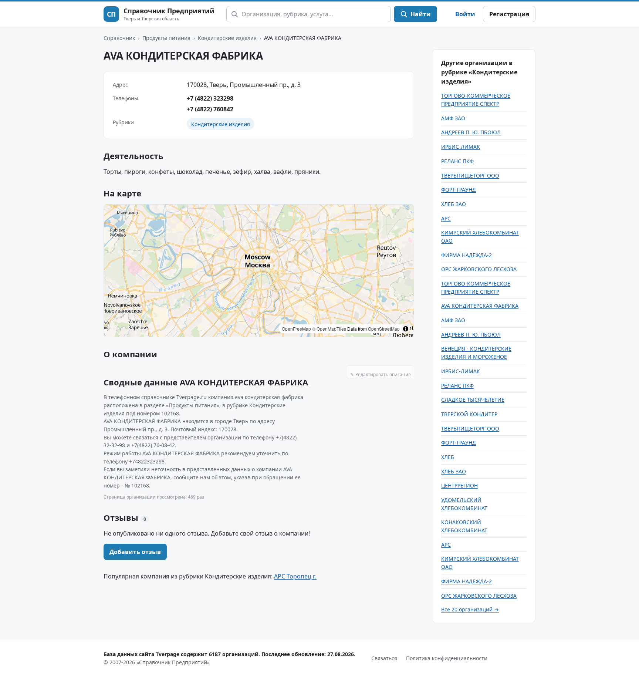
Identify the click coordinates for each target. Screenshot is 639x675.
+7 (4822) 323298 (210, 98)
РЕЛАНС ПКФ (457, 161)
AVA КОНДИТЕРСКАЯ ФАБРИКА (479, 305)
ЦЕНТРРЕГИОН (459, 485)
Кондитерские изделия (227, 37)
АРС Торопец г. (295, 576)
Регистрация (509, 14)
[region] (259, 271)
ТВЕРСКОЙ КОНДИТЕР (469, 414)
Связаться (384, 658)
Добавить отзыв (135, 552)
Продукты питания (166, 37)
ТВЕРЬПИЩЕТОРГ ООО (470, 175)
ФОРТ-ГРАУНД (458, 189)
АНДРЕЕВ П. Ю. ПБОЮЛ (471, 132)
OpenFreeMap (296, 328)
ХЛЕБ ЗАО (453, 203)
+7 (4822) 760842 (210, 109)
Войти (465, 14)
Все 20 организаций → (470, 609)
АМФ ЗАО (453, 118)
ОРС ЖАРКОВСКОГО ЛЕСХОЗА (479, 269)
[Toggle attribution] (405, 328)
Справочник (119, 37)
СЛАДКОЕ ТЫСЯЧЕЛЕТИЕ (472, 399)
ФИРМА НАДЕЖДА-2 (466, 255)
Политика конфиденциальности (446, 658)
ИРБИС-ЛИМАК (460, 146)
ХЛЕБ (447, 456)
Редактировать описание (380, 374)
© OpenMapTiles (329, 328)
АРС (446, 218)
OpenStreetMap (384, 328)
